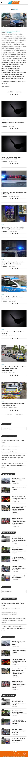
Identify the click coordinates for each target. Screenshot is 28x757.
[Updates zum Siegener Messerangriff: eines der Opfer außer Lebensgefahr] (14, 213)
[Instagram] (13, 751)
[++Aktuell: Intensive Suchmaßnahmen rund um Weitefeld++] (5, 732)
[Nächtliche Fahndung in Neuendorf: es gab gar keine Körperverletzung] (14, 248)
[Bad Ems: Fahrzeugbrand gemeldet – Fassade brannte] (5, 643)
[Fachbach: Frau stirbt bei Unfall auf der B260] (5, 741)
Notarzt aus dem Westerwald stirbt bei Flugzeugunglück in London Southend (19, 702)
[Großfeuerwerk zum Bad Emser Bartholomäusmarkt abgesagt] (5, 662)
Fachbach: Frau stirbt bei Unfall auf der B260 (18, 739)
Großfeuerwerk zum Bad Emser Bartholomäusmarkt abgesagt (19, 661)
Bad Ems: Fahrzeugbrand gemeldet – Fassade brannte (18, 643)
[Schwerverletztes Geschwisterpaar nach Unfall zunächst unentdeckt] (5, 713)
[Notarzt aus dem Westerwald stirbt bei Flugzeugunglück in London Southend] (5, 702)
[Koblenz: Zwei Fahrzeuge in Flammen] (5, 653)
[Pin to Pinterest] (15, 94)
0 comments (18, 91)
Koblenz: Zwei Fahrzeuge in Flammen (10, 609)
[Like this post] (10, 94)
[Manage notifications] (24, 754)
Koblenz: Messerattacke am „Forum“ (10, 31)
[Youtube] (16, 751)
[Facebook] (11, 751)
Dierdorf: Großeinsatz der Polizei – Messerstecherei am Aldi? (11, 158)
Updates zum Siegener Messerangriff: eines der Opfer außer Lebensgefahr (12, 228)
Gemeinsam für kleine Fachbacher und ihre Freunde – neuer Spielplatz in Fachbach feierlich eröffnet (13, 628)
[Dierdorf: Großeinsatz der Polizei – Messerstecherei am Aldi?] (14, 144)
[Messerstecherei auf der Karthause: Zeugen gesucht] (14, 283)
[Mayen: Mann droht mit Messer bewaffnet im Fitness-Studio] (14, 179)
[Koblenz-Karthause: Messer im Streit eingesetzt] (14, 318)
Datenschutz (17, 754)
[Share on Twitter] (14, 94)
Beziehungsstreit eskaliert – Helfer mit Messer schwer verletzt (13, 404)
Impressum (10, 754)
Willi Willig (9, 32)
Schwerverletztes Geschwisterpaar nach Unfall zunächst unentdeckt (19, 712)
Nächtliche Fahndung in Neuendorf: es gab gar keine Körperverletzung (12, 263)
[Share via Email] (17, 94)
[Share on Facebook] (12, 94)
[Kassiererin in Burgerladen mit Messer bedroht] (14, 109)
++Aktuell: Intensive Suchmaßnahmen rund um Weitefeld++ (18, 731)
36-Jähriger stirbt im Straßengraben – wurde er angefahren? (19, 721)
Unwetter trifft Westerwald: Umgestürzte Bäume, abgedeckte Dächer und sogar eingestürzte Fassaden (13, 620)
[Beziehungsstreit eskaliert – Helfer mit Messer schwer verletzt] (14, 390)
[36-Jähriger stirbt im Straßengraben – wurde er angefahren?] (5, 722)
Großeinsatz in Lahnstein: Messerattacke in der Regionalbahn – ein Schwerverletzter (13, 368)
